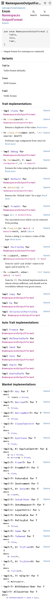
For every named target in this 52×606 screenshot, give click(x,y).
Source (5, 23)
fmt (9, 160)
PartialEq (17, 247)
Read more (42, 127)
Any (17, 391)
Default (16, 178)
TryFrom (24, 547)
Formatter (9, 163)
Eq (10, 302)
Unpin (13, 364)
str (27, 228)
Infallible (24, 215)
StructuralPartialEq (23, 311)
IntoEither (22, 499)
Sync (12, 355)
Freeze (13, 329)
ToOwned (20, 536)
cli (11, 8)
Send (12, 347)
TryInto (24, 561)
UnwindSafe (16, 373)
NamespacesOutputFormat (24, 3)
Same (18, 531)
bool (43, 258)
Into (22, 488)
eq (8, 255)
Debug (14, 151)
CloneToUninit (24, 423)
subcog (5, 8)
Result (31, 163)
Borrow (19, 402)
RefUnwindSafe (18, 338)
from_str (12, 228)
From (18, 462)
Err (12, 215)
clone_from (14, 132)
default (12, 187)
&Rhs (6, 275)
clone (10, 119)
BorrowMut (21, 412)
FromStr (16, 206)
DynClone (21, 438)
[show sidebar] (2, 3)
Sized (25, 397)
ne (8, 272)
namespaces (19, 8)
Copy (12, 294)
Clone (14, 110)
